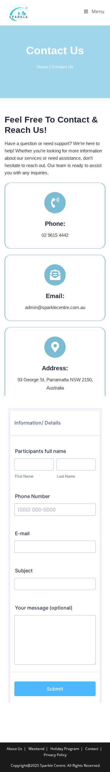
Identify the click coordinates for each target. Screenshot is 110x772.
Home (42, 66)
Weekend (36, 748)
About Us (14, 748)
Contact (91, 748)
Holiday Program (64, 748)
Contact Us (62, 66)
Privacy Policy (55, 754)
